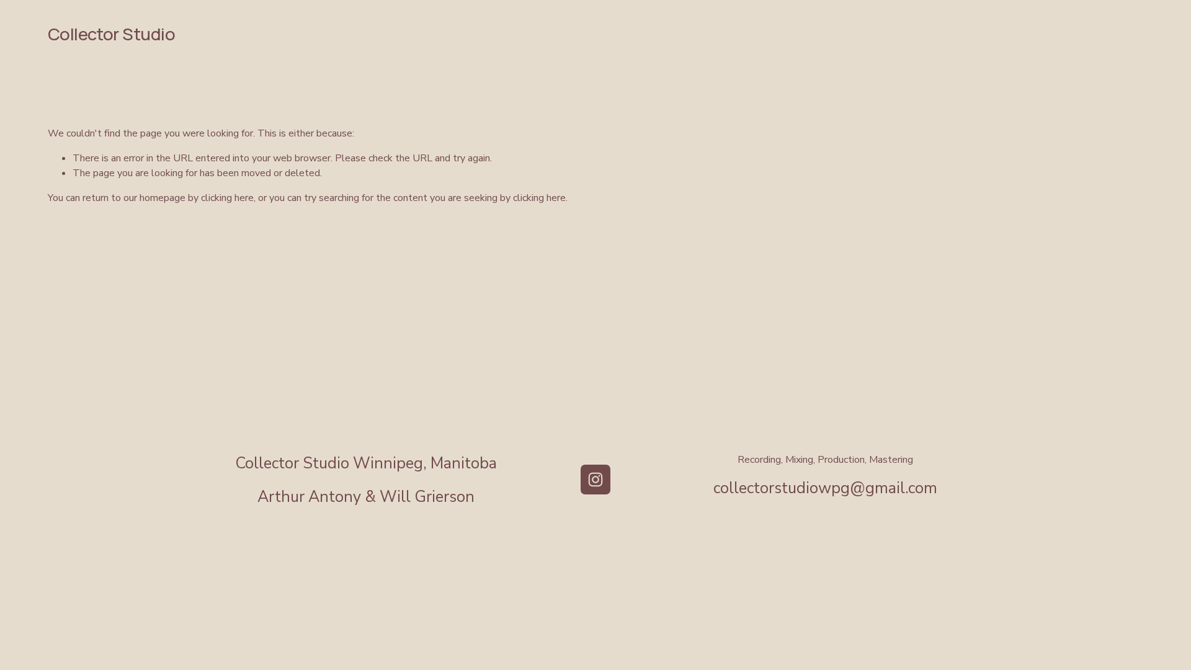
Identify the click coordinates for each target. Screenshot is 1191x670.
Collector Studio (111, 33)
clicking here (227, 198)
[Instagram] (595, 479)
